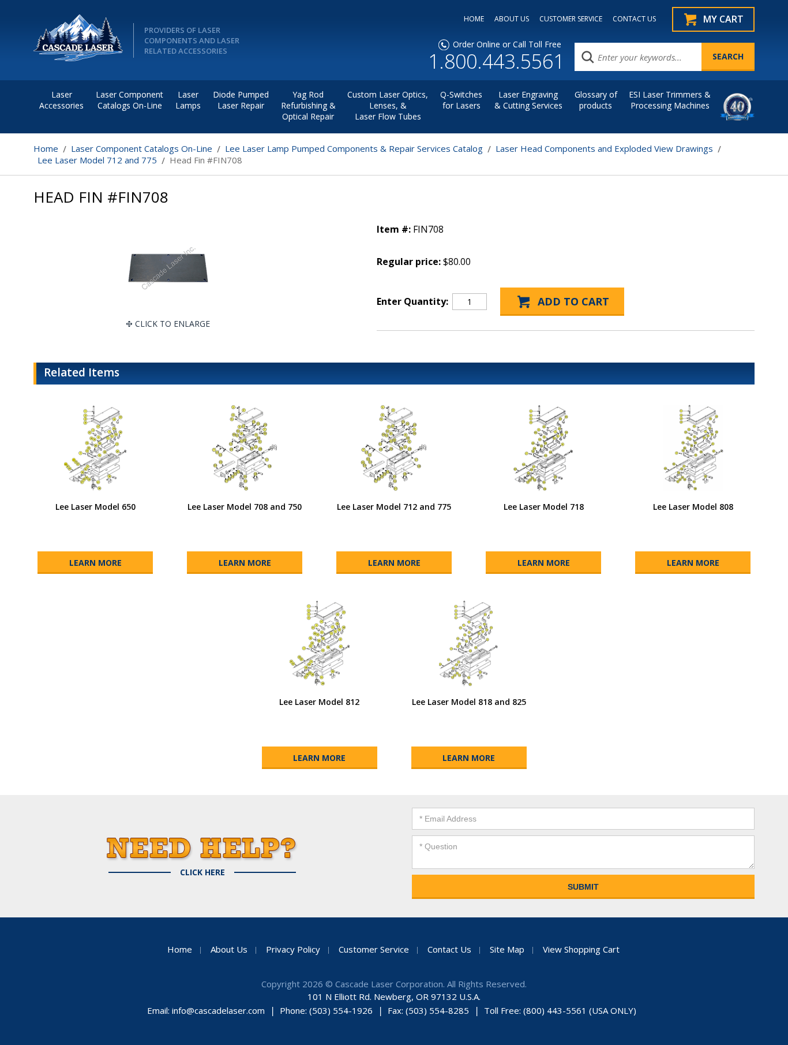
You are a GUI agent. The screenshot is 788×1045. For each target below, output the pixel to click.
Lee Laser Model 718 (544, 506)
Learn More (95, 562)
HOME (474, 19)
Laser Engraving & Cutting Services (528, 100)
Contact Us (449, 949)
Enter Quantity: (412, 301)
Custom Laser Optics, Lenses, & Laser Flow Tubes (387, 105)
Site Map (507, 949)
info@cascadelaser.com (218, 1010)
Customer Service (374, 949)
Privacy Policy (293, 949)
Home (45, 148)
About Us (229, 949)
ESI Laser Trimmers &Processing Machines (670, 100)
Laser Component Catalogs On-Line (129, 100)
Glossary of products (596, 100)
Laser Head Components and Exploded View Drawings (604, 148)
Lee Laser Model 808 (693, 506)
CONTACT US (634, 19)
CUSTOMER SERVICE (570, 19)
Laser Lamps (188, 100)
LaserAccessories (61, 100)
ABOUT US (511, 19)
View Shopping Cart (581, 949)
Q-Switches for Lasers (461, 100)
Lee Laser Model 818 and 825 (469, 701)
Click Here (202, 872)
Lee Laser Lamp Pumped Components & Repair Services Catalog (354, 148)
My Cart (723, 19)
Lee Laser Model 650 (95, 506)
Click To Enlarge (172, 323)
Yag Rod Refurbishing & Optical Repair (308, 105)
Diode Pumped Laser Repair (241, 100)
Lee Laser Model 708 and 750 (244, 506)
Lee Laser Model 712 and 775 (97, 160)
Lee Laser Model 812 (319, 701)
